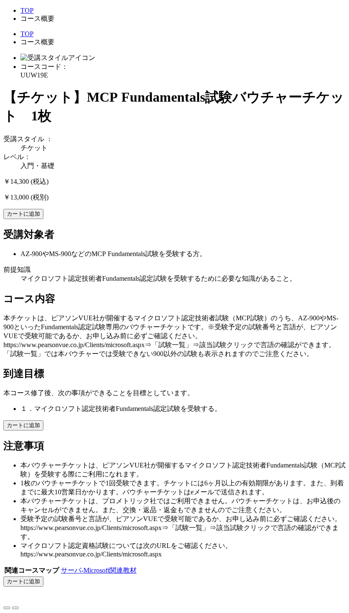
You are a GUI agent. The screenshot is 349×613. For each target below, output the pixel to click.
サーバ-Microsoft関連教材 (99, 570)
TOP (27, 10)
